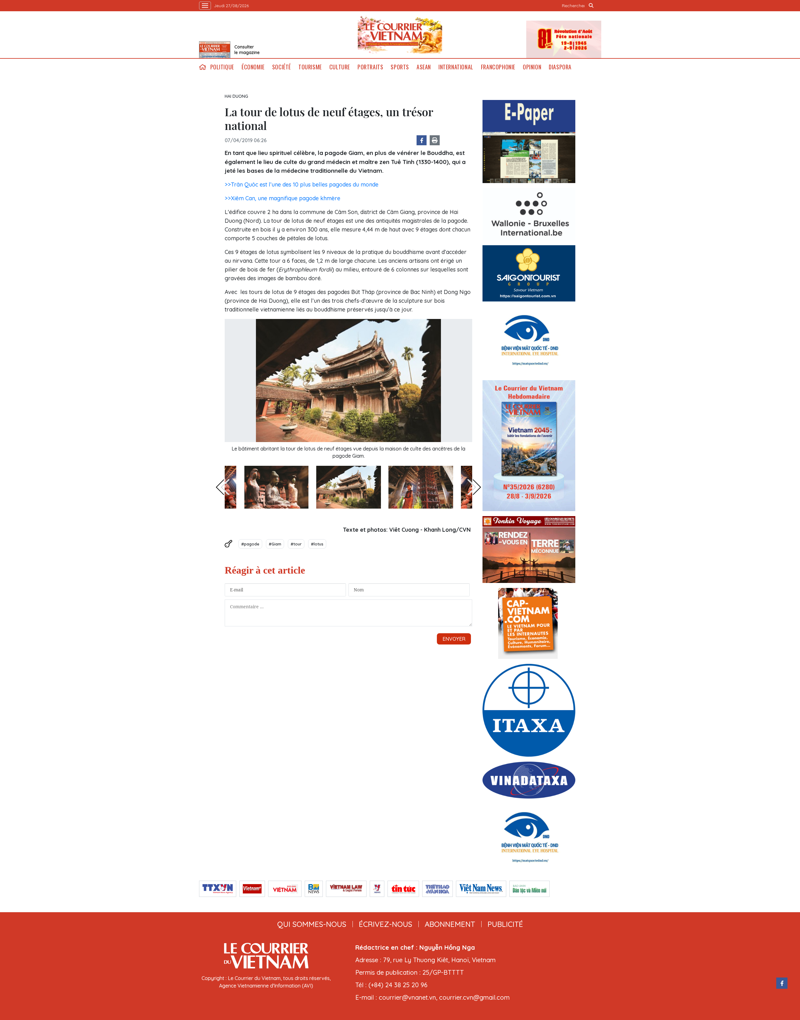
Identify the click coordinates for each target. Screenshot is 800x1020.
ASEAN (424, 67)
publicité (505, 924)
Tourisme (310, 67)
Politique (222, 67)
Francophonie (498, 67)
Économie (253, 67)
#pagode (250, 543)
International (455, 67)
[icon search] (591, 5)
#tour (296, 543)
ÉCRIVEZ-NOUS (385, 924)
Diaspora (560, 67)
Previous (222, 487)
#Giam (275, 543)
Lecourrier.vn (400, 34)
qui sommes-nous (311, 924)
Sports (400, 67)
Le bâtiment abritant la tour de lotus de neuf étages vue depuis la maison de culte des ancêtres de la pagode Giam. (348, 452)
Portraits (370, 67)
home (203, 67)
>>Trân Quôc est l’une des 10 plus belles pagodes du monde (301, 184)
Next (474, 487)
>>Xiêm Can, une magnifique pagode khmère (282, 198)
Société (281, 67)
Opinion (532, 67)
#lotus (317, 543)
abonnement (450, 924)
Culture (339, 67)
